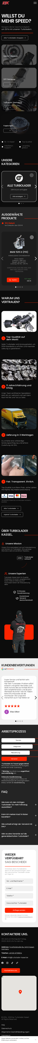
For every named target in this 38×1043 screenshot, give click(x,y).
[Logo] (5, 2)
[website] (17, 963)
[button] (20, 992)
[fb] (2, 963)
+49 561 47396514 (15, 953)
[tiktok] (12, 963)
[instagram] (7, 963)
